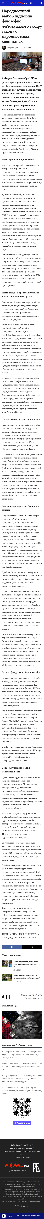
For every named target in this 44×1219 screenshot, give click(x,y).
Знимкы (17, 1157)
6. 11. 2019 (27, 48)
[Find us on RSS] (27, 1206)
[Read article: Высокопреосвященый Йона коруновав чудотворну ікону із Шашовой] (7, 963)
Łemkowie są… (9, 1005)
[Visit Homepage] (19, 3)
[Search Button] (41, 3)
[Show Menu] (3, 3)
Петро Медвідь (13, 48)
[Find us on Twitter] (18, 1206)
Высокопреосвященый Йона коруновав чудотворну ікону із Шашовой (26, 964)
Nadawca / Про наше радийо (21, 1148)
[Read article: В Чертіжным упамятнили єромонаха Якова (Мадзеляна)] (7, 977)
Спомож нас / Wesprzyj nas (17, 1045)
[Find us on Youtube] (24, 1206)
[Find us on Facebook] (15, 1206)
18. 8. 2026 (17, 981)
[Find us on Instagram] (21, 1206)
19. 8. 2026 (17, 970)
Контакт (26, 1157)
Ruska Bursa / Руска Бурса (21, 1145)
